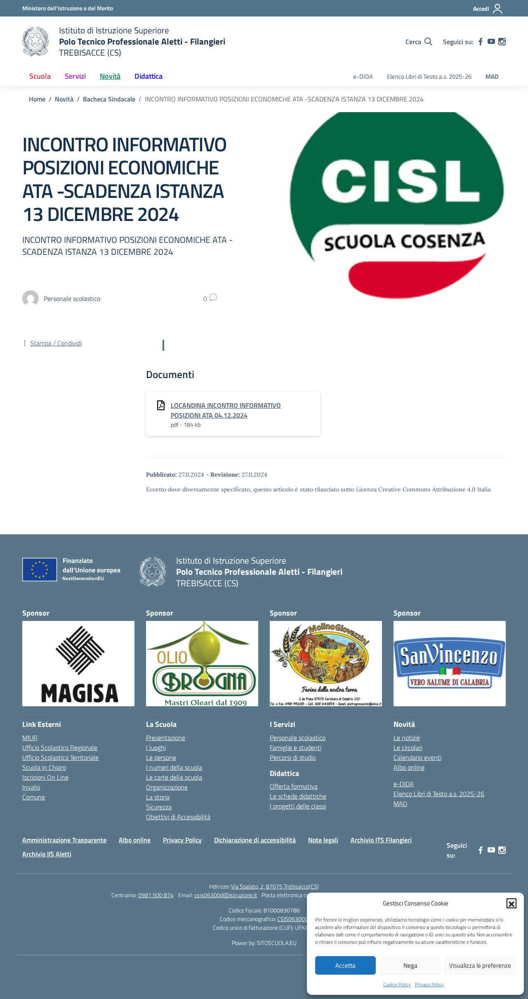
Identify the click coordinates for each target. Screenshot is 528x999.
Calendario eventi (417, 757)
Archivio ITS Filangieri (381, 840)
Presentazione (165, 738)
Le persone (161, 757)
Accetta (345, 965)
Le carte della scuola (174, 777)
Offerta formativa (294, 786)
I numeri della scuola (174, 767)
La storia (158, 797)
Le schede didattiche (298, 796)
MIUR (30, 738)
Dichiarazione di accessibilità (255, 840)
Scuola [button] (40, 76)
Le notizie (407, 738)
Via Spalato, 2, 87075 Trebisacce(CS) (275, 886)
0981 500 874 (156, 895)
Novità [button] (110, 76)
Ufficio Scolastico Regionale (59, 747)
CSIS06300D (293, 918)
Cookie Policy (397, 984)
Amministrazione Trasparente (64, 840)
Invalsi (31, 787)
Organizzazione (167, 787)
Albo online (409, 767)
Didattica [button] (148, 76)
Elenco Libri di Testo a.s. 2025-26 (429, 76)
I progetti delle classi (298, 806)
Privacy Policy (429, 984)
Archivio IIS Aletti (46, 854)
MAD (492, 76)
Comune (33, 797)
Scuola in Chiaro (44, 767)
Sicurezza (159, 807)
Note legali (323, 840)
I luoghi (156, 747)
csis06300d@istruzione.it (225, 895)
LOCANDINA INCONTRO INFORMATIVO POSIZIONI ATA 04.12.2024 (226, 410)
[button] (511, 903)
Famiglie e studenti (295, 747)
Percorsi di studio (293, 757)
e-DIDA (363, 76)
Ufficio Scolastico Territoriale (60, 757)
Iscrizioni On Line (45, 777)
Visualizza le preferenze (480, 965)
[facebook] (480, 41)
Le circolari (408, 747)
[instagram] (502, 41)
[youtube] (491, 41)
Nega (410, 965)
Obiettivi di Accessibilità (178, 817)
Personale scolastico (297, 738)
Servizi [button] (75, 76)
